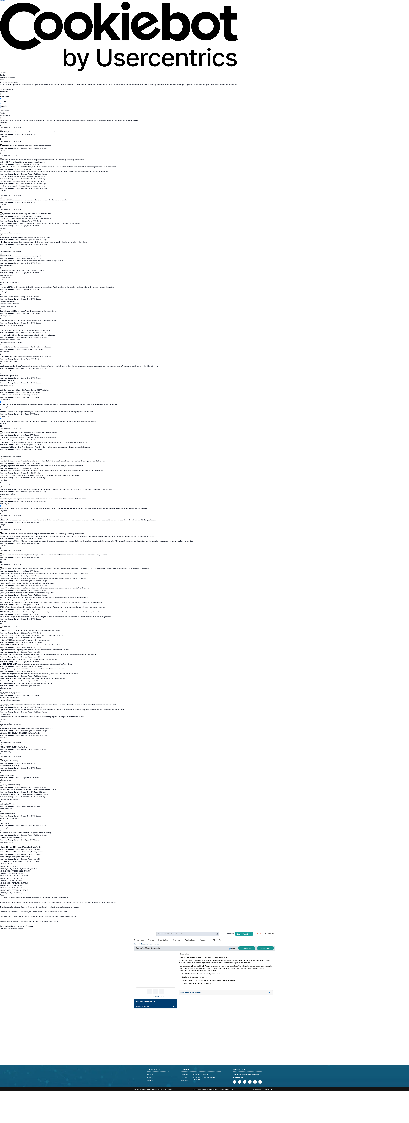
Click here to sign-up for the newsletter (246, 1074)
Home (136, 944)
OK (1, 928)
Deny (22, 928)
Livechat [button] (3, 229)
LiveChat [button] (3, 206)
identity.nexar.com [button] (6, 810)
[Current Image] (149, 991)
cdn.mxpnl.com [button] (5, 317)
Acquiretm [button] (3, 124)
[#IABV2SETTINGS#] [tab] (7, 77)
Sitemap (150, 1080)
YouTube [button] (3, 623)
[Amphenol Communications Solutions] (143, 934)
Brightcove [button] (3, 512)
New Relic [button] (3, 481)
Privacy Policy (268, 1089)
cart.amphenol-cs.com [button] (8, 293)
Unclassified (5, 714)
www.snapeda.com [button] (6, 386)
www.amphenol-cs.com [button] (8, 372)
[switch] (0, 98)
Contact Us (184, 1074)
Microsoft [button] (3, 453)
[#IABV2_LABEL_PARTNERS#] (11, 888)
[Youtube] (239, 1082)
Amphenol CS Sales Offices (202, 1074)
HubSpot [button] (3, 192)
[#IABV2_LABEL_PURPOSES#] (11, 873)
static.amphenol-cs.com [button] (8, 362)
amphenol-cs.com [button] (6, 267)
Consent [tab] (3, 72)
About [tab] (2, 80)
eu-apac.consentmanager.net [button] (10, 800)
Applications (190, 940)
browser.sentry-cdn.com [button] (8, 495)
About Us (150, 1074)
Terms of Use (257, 1089)
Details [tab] (2, 75)
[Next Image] (155, 991)
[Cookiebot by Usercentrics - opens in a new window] (119, 36)
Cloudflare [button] (3, 138)
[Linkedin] (244, 1082)
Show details (4, 111)
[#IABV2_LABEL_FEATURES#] (11, 880)
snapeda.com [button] (4, 353)
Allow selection (15, 928)
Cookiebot (35, 861)
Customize (6, 928)
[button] (119, 280)
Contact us (230, 934)
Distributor (184, 1080)
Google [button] (2, 152)
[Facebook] (234, 1082)
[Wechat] (255, 1082)
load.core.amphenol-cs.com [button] (9, 819)
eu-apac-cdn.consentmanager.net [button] (11, 326)
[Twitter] (250, 1082)
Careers (150, 1077)
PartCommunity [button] (5, 248)
